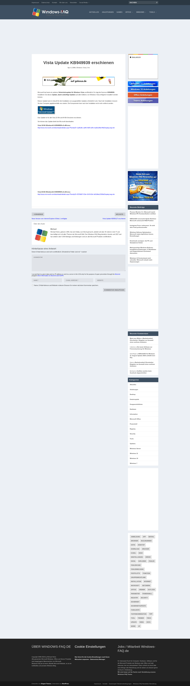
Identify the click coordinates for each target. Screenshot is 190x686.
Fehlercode (136, 565)
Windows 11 (134, 453)
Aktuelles (94, 12)
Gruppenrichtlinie (138, 577)
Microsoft (135, 585)
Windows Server (135, 448)
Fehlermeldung (137, 569)
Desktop (132, 394)
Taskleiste (135, 610)
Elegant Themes (46, 683)
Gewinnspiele (134, 399)
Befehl (151, 537)
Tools (152, 12)
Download (135, 549)
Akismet (117, 274)
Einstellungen (137, 557)
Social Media (83, 2)
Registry (132, 429)
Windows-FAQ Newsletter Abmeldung (144, 684)
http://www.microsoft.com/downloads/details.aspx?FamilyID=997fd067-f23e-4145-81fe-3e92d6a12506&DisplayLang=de (76, 194)
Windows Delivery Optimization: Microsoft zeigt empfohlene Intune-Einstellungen (142, 234)
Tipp (150, 614)
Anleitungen (108, 12)
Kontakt (54, 2)
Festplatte (135, 573)
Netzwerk (146, 585)
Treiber (141, 618)
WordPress (65, 683)
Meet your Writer (135, 338)
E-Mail (133, 553)
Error (148, 557)
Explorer (142, 561)
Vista (148, 622)
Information (134, 414)
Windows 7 (133, 463)
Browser (134, 541)
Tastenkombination (138, 614)
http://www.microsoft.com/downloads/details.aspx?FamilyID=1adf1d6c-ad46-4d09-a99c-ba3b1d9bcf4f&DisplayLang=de (76, 128)
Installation (136, 581)
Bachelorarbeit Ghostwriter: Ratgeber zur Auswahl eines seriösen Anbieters (141, 340)
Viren (141, 622)
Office (128, 12)
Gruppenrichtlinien (136, 404)
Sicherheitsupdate (138, 606)
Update (134, 622)
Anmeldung (135, 537)
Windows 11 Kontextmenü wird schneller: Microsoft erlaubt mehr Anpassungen (141, 260)
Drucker (145, 549)
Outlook (151, 589)
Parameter (135, 593)
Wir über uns (63, 2)
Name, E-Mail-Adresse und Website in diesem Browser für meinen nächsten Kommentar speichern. (66, 285)
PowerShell (147, 593)
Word (133, 626)
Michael (53, 229)
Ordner (142, 589)
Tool (133, 618)
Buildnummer (146, 541)
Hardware (133, 409)
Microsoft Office (135, 419)
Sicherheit (135, 602)
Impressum (35, 2)
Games (119, 12)
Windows (140, 12)
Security (132, 434)
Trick (149, 618)
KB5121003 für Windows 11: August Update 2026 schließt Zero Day (142, 355)
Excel (133, 561)
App (144, 537)
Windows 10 (134, 458)
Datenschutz (45, 2)
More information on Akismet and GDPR (51, 275)
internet (147, 581)
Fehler (151, 561)
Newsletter (73, 2)
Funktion (146, 573)
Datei (133, 545)
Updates (132, 443)
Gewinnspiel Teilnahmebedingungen (120, 684)
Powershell (133, 424)
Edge (141, 553)
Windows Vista (81, 67)
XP (139, 626)
